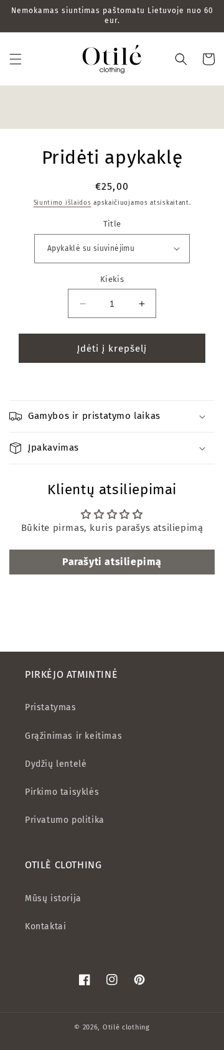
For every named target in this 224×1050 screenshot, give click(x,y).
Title (112, 223)
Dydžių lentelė (55, 764)
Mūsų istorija (53, 898)
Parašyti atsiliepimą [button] (112, 562)
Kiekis (112, 279)
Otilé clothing (126, 1027)
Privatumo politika (65, 820)
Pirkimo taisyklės (62, 792)
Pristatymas (51, 707)
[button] (15, 59)
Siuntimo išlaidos (62, 203)
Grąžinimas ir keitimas (73, 736)
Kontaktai (45, 926)
